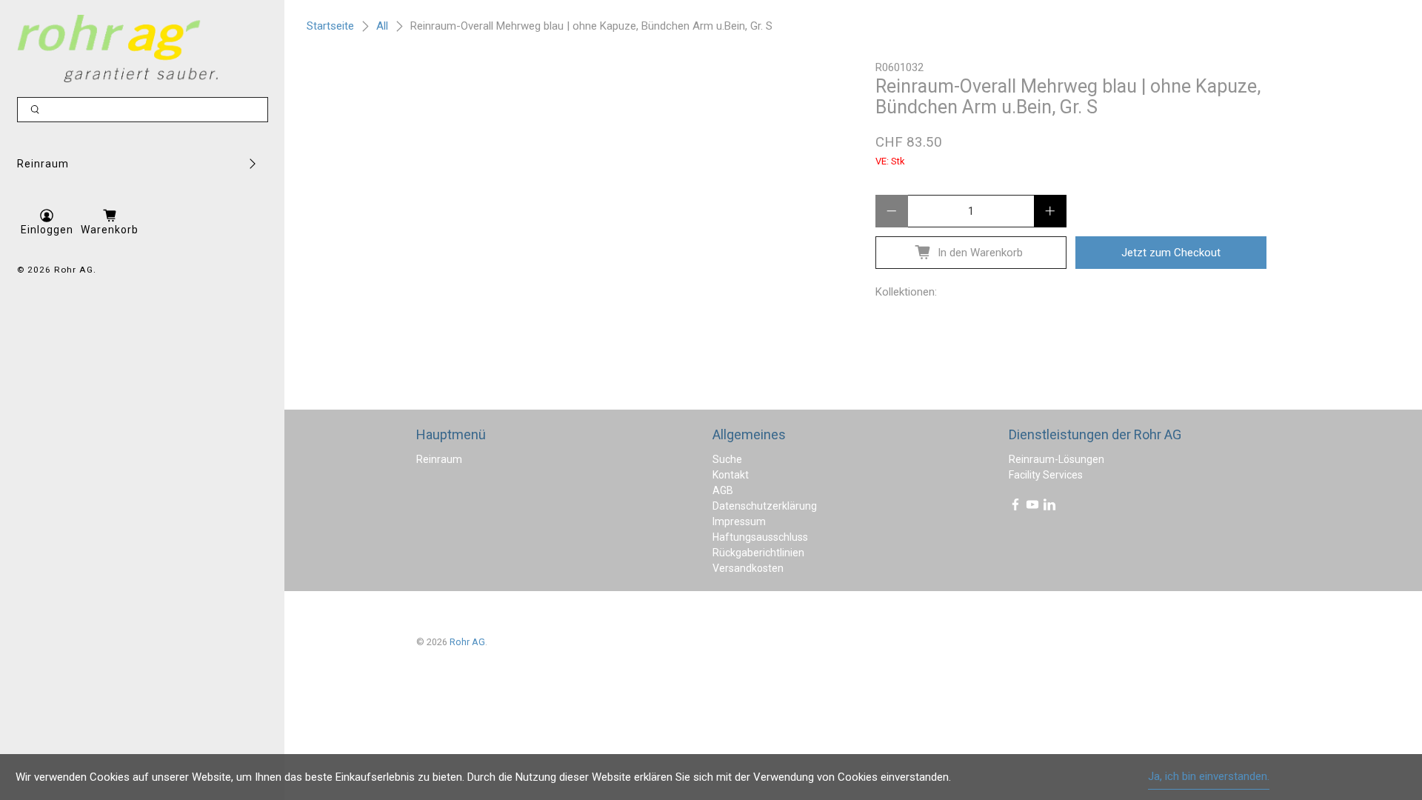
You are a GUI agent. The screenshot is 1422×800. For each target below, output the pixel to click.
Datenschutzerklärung (764, 506)
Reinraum (43, 164)
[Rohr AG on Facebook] (1015, 507)
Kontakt (730, 475)
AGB (722, 490)
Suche (727, 459)
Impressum (739, 521)
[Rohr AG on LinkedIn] (1049, 507)
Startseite (330, 26)
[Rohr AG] (117, 48)
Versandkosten (748, 568)
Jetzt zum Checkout (1171, 252)
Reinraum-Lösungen (1056, 459)
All (382, 26)
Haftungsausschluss (760, 537)
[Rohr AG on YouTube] (1032, 507)
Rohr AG (73, 269)
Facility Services (1046, 475)
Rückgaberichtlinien (758, 553)
